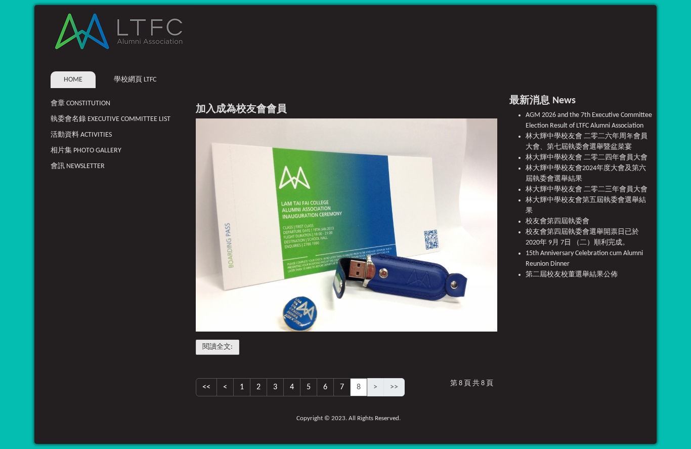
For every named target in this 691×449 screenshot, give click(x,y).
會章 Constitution (80, 103)
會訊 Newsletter (78, 166)
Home (73, 80)
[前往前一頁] (225, 387)
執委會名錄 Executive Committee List (110, 119)
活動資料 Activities (81, 135)
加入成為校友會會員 (241, 109)
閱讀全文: (217, 347)
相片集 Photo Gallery (86, 150)
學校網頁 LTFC (135, 80)
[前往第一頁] (206, 387)
